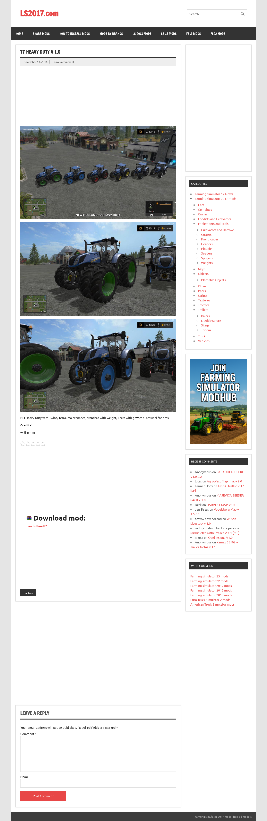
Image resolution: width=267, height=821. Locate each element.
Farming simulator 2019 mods (211, 585)
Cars (201, 205)
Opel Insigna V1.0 (220, 537)
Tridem (206, 330)
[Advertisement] (98, 93)
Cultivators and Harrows (217, 230)
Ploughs (206, 248)
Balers (205, 316)
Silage (205, 325)
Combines (205, 209)
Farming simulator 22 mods (209, 581)
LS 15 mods (169, 33)
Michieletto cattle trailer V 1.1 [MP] (214, 533)
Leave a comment (63, 62)
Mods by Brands (111, 33)
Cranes (203, 214)
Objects (203, 273)
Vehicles (204, 341)
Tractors (28, 593)
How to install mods (74, 33)
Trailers (203, 309)
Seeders (206, 253)
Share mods (41, 33)
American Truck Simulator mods (212, 604)
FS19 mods (193, 33)
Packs (202, 291)
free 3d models (242, 816)
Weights (207, 262)
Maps (201, 269)
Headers (207, 244)
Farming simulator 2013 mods (211, 595)
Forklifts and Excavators (214, 219)
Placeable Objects (213, 280)
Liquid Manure (211, 320)
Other (202, 286)
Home (19, 33)
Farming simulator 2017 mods (215, 198)
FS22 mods (218, 33)
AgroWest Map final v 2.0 (224, 481)
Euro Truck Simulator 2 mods (210, 599)
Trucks (202, 336)
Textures (204, 300)
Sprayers (207, 258)
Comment (28, 733)
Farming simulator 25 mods (209, 576)
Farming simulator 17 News (214, 194)
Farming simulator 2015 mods (211, 590)
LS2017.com (39, 13)
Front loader (209, 239)
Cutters (206, 234)
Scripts (202, 295)
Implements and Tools (213, 223)
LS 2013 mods (142, 33)
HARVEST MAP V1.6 (221, 504)
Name (24, 776)
